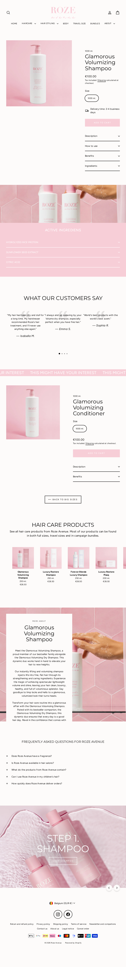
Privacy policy (43, 924)
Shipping (101, 80)
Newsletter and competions (102, 924)
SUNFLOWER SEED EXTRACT (22, 252)
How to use (91, 146)
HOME (14, 23)
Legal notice (68, 928)
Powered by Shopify (73, 943)
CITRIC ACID (13, 262)
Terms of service (78, 924)
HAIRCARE (27, 23)
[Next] (117, 888)
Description (91, 136)
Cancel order (83, 928)
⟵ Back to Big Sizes (62, 499)
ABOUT (108, 23)
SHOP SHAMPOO (63, 861)
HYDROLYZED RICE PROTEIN (22, 242)
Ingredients (91, 166)
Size (87, 91)
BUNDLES (95, 23)
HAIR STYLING (48, 23)
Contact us (42, 928)
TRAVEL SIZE (79, 23)
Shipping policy (60, 924)
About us (54, 928)
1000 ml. (89, 51)
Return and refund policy (21, 924)
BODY (66, 23)
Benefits (89, 155)
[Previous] (109, 888)
